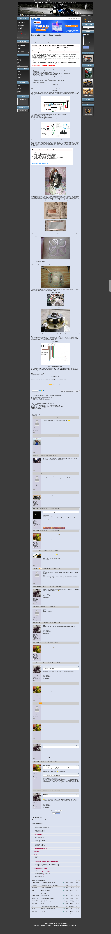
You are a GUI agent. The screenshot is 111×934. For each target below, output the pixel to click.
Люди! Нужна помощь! (21, 45)
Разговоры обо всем (35, 882)
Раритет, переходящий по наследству (41, 825)
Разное (18, 65)
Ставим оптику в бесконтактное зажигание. (40, 400)
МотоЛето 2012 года (22, 110)
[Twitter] (40, 391)
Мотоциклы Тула (35, 898)
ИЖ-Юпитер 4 (43, 903)
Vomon (37, 550)
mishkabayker (71, 906)
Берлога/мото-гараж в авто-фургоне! (48, 908)
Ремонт (18, 48)
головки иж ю (36, 851)
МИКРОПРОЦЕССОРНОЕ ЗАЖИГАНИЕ (39, 407)
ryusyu (72, 888)
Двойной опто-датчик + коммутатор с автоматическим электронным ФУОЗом (46, 405)
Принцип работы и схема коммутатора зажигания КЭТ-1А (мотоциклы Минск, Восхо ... (48, 406)
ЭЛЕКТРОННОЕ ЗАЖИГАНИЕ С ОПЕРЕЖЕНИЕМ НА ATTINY (43, 402)
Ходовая (18, 62)
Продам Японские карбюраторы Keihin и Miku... (50, 906)
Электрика (19, 63)
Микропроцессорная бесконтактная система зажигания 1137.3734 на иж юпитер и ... (47, 409)
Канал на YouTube (20, 30)
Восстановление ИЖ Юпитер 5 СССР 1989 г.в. (49, 885)
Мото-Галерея (52, 923)
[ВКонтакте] (39, 391)
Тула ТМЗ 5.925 (44, 900)
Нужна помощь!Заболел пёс (39, 828)
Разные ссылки (20, 36)
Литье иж (35, 854)
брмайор (71, 893)
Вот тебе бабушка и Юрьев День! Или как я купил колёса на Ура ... (46, 861)
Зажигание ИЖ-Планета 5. (39, 874)
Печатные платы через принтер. (38, 398)
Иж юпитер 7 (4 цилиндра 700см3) (40, 848)
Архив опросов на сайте (87, 49)
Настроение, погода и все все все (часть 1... (49, 882)
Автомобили (34, 913)
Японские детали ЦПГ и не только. (47, 898)
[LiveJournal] (44, 391)
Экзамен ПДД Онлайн (21, 22)
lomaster (71, 890)
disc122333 (72, 901)
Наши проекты (20, 31)
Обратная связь (20, 37)
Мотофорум (58, 923)
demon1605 (72, 882)
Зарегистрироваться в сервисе (40, 163)
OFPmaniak (72, 887)
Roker (37, 455)
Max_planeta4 (38, 586)
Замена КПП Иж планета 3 (39, 834)
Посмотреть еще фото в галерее (88, 95)
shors (72, 895)
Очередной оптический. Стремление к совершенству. (42, 397)
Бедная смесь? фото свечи (46, 890)
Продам (33, 906)
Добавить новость (88, 19)
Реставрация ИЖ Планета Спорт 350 (48, 884)
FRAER (37, 530)
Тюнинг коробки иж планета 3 (39, 838)
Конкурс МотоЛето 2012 (21, 34)
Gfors (37, 492)
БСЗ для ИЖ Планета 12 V (37, 408)
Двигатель (19, 59)
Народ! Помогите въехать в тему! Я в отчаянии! (41, 399)
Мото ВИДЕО (19, 28)
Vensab (37, 508)
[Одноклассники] (41, 391)
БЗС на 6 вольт (35, 401)
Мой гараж (33, 908)
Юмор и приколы (20, 51)
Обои (49, 923)
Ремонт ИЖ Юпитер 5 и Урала (46, 901)
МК (71, 908)
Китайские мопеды (20, 25)
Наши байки (19, 60)
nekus (72, 905)
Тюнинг (18, 57)
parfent (71, 913)
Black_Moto (72, 892)
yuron (37, 568)
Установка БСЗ (35, 410)
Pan (71, 884)
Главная (18, 21)
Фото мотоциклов (20, 27)
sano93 (37, 606)
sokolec (71, 898)
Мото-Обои (19, 24)
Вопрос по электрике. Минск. (46, 905)
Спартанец (43, 911)
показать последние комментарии (74, 18)
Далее (60, 810)
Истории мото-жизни (21, 43)
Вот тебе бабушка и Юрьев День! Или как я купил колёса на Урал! (47, 863)
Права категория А (35, 404)
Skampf (71, 909)
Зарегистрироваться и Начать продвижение (43, 65)
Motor (37, 417)
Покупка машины (44, 913)
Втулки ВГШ (43, 893)
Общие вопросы (34, 892)
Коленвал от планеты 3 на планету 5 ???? (42, 871)
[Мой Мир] (43, 391)
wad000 (37, 473)
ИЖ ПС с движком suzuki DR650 (47, 887)
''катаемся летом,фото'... (46, 895)
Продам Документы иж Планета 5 (40, 868)
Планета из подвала (45, 888)
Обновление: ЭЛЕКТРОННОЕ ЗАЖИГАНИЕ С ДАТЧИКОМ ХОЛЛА (44, 403)
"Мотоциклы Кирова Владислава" (47, 909)
